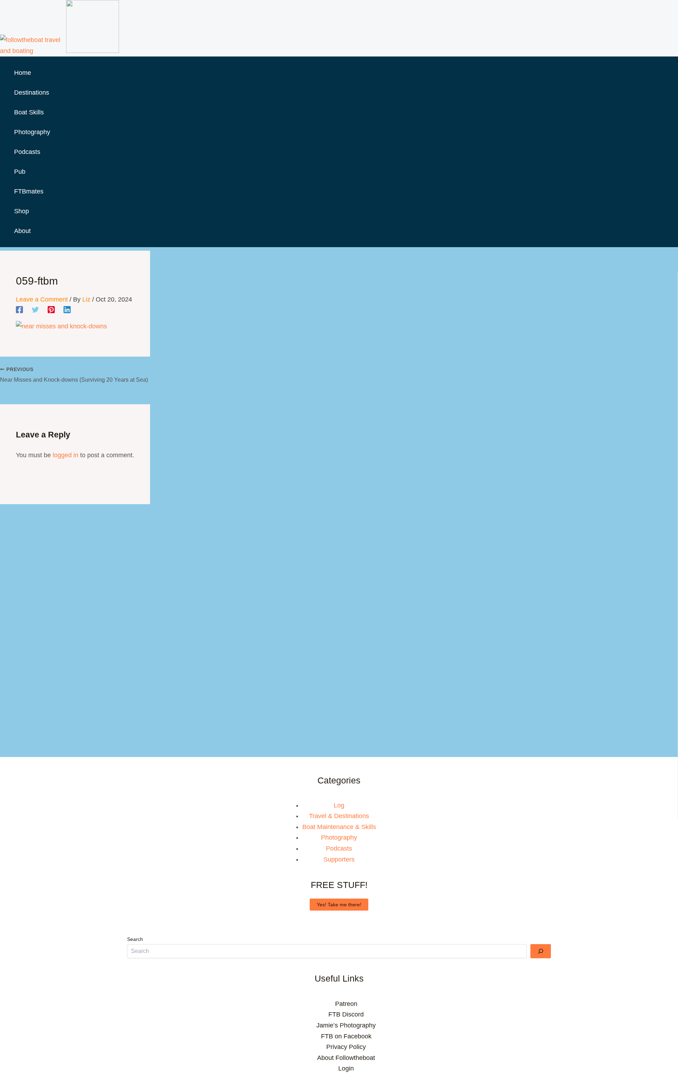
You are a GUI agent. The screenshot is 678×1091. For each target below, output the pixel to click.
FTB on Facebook (346, 1036)
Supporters (339, 859)
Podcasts (339, 848)
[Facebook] (19, 309)
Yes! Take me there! (339, 904)
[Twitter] (35, 309)
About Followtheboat (346, 1057)
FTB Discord (346, 1014)
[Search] (540, 951)
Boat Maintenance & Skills (339, 826)
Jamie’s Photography (346, 1025)
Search (135, 939)
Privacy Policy (346, 1046)
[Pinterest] (51, 309)
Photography (339, 837)
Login (346, 1068)
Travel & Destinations (339, 815)
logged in (65, 455)
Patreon (346, 1003)
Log (339, 805)
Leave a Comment (42, 299)
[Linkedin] (67, 309)
